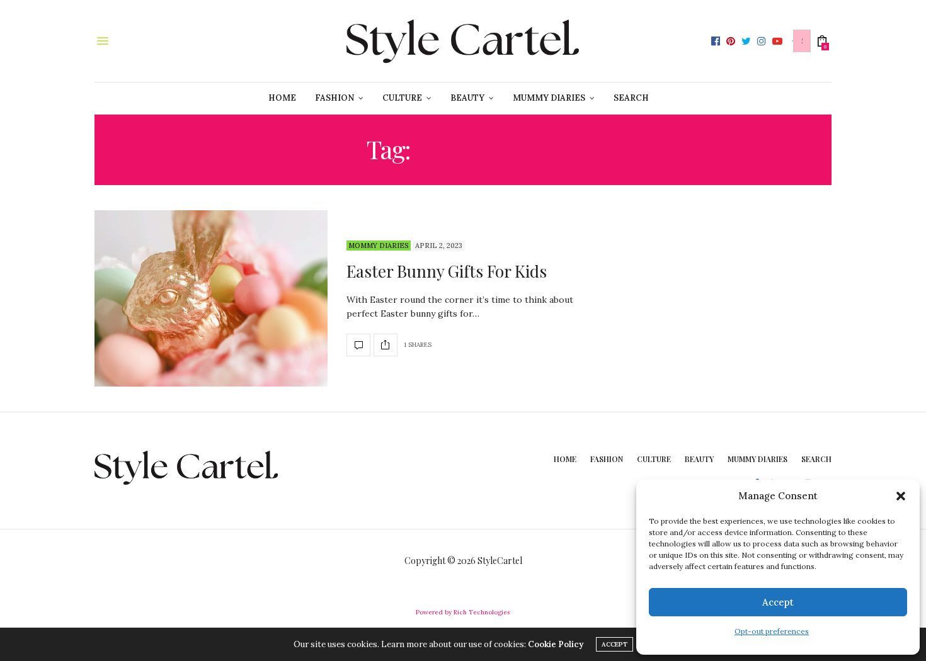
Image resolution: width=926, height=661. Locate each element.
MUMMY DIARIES (549, 98)
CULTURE (402, 98)
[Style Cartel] (463, 41)
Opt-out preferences (772, 631)
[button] (901, 496)
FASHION (334, 98)
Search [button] (631, 98)
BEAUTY (467, 98)
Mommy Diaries (378, 245)
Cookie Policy (555, 644)
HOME (282, 98)
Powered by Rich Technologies (463, 612)
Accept (778, 602)
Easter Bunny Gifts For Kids (446, 271)
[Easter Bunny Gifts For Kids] (211, 298)
